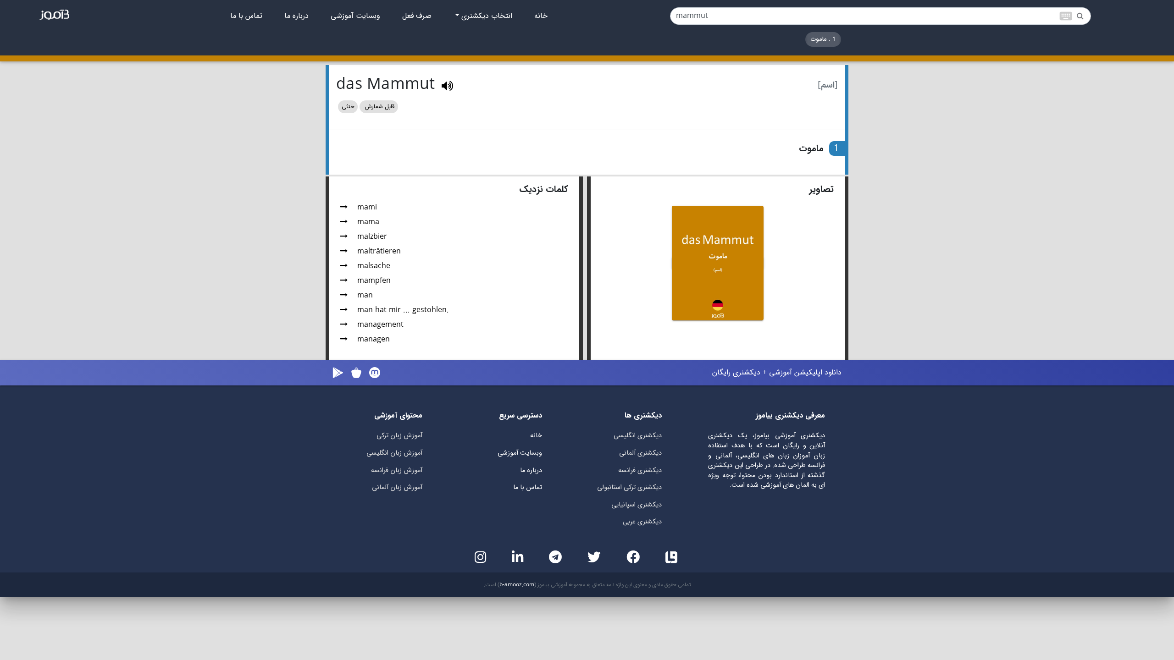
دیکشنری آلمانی (640, 453)
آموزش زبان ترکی (399, 435)
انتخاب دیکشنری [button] (485, 16)
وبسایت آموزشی (355, 16)
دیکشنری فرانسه (640, 470)
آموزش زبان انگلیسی (394, 453)
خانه (541, 16)
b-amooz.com (516, 585)
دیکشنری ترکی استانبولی (629, 487)
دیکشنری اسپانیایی (636, 505)
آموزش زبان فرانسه (396, 470)
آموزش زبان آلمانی (397, 487)
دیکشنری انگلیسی (638, 435)
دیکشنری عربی (642, 522)
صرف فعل (417, 16)
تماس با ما (246, 16)
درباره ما (296, 16)
